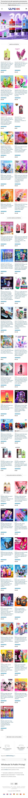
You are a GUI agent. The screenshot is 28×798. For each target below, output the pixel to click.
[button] (2, 9)
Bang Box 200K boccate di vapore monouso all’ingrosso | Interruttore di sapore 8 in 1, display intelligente (7, 499)
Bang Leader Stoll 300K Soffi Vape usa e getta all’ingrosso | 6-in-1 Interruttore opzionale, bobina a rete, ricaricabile (21, 239)
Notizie (18, 786)
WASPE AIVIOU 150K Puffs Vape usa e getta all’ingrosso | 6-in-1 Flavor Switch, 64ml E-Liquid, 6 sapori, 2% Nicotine (21, 93)
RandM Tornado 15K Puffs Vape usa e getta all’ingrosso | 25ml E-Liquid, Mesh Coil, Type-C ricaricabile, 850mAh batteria (21, 353)
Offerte (23, 786)
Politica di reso (7, 787)
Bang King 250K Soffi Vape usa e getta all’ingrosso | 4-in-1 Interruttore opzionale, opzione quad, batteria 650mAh (21, 640)
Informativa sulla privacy (18, 787)
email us (6, 769)
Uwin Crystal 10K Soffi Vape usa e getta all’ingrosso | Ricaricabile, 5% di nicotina (7, 352)
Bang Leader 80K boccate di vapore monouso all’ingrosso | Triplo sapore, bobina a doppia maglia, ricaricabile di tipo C (21, 149)
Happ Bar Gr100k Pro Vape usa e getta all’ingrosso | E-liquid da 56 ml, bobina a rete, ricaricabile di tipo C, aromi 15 (7, 464)
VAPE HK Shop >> (10, 755)
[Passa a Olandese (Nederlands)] (4, 794)
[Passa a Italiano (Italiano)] (17, 794)
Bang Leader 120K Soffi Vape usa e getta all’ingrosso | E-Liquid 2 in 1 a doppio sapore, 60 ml (7, 206)
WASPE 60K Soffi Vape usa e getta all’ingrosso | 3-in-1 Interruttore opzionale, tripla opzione (21, 65)
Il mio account (6, 786)
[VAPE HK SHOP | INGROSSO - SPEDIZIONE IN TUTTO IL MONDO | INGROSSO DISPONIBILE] (14, 8)
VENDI (14, 786)
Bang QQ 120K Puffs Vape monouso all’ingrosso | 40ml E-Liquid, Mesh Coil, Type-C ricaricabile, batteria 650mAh (21, 696)
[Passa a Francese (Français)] (11, 794)
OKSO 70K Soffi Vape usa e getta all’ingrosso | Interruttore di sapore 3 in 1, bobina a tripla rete (7, 407)
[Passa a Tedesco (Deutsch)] (14, 794)
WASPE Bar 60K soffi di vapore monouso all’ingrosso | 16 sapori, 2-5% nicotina (20, 119)
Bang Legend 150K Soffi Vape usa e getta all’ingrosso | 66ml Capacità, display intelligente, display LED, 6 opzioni (21, 582)
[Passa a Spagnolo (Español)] (24, 794)
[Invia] (25, 759)
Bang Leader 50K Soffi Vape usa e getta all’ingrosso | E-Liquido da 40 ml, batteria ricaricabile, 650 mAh (7, 238)
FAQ (12, 786)
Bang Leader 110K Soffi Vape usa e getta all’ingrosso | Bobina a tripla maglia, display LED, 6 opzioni (7, 177)
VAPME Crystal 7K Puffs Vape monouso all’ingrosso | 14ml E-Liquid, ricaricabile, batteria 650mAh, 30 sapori (7, 266)
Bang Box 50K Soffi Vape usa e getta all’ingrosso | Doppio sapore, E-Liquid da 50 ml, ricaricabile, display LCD (7, 526)
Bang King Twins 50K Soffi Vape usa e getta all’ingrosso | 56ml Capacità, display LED (7, 554)
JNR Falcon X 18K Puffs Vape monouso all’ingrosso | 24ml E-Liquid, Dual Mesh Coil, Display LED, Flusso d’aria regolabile (7, 437)
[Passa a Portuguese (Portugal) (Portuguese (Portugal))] (21, 794)
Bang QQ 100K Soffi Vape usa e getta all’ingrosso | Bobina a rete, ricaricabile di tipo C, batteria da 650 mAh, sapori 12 (7, 696)
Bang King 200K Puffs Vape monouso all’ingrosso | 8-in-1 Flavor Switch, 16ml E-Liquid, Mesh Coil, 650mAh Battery (7, 640)
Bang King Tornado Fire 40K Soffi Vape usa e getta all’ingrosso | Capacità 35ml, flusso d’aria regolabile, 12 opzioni (21, 555)
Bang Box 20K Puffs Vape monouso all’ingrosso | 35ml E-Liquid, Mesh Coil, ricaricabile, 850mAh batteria (7, 723)
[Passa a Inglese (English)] (7, 794)
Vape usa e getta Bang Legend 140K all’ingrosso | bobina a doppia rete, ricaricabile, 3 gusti (20, 610)
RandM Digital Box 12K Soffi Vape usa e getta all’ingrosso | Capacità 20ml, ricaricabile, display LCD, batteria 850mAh (7, 380)
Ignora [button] (18, 5)
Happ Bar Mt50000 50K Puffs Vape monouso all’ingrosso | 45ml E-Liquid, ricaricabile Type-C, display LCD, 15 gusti (21, 464)
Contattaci (14, 788)
